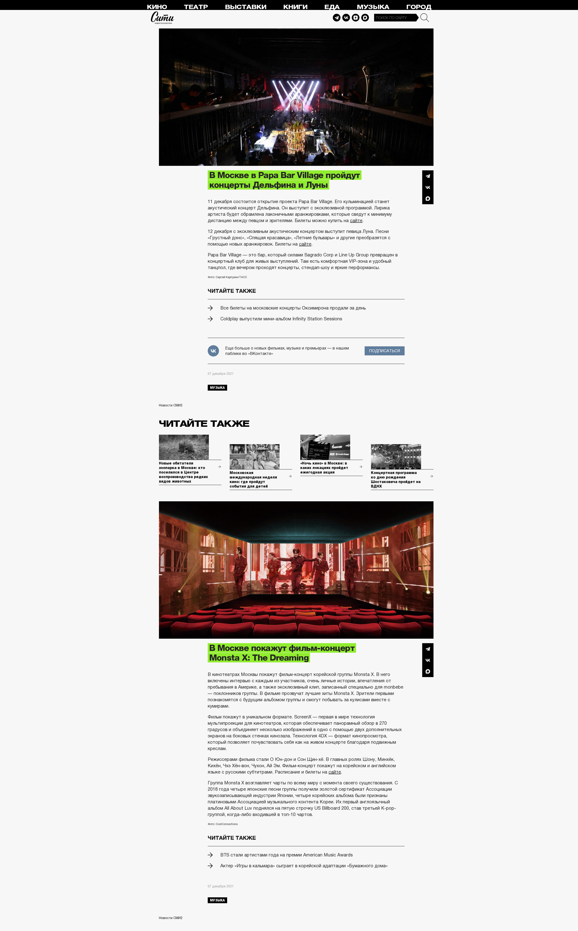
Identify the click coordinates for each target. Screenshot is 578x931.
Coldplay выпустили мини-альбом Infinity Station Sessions (281, 318)
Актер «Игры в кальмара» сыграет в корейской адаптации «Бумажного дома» (304, 865)
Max (365, 17)
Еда (332, 7)
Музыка (373, 7)
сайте (356, 220)
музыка (217, 387)
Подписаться (384, 351)
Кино (157, 7)
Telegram (336, 17)
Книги (295, 7)
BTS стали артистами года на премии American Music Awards (286, 854)
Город (418, 7)
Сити (162, 17)
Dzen (355, 17)
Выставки (245, 7)
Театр (196, 7)
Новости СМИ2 (170, 405)
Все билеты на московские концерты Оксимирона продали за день (293, 307)
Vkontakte (346, 17)
